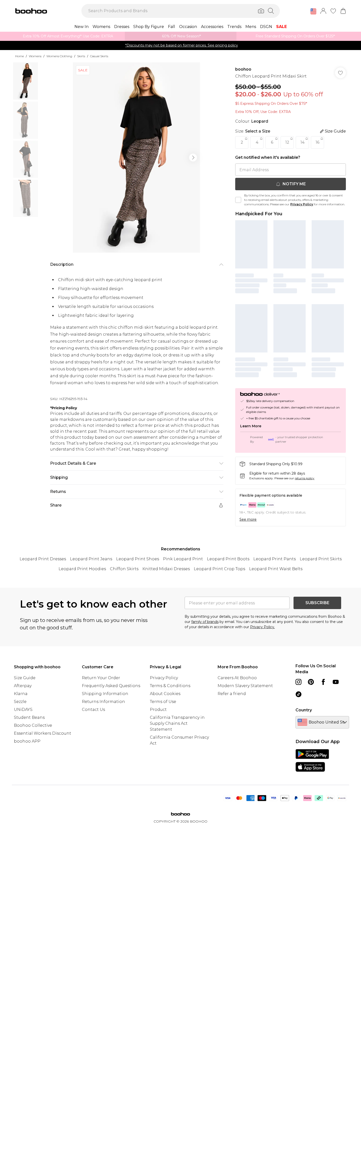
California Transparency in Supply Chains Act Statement (177, 723)
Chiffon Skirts (124, 568)
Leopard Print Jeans (91, 559)
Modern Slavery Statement (245, 685)
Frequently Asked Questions (111, 685)
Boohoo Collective (33, 725)
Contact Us (93, 709)
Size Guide (24, 677)
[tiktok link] (298, 694)
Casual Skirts (99, 56)
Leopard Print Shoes (137, 559)
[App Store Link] (312, 760)
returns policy (304, 478)
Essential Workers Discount (42, 733)
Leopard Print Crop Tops (219, 568)
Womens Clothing (59, 56)
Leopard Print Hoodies (82, 568)
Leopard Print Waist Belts (275, 568)
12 (287, 142)
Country (303, 710)
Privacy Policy (301, 204)
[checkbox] (238, 200)
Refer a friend (232, 693)
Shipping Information (105, 693)
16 (317, 142)
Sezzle (20, 701)
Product (158, 709)
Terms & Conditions (170, 685)
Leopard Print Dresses (43, 559)
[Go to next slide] (193, 157)
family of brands (205, 621)
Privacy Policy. (262, 627)
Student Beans (29, 717)
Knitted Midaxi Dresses (166, 568)
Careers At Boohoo (237, 677)
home (19, 56)
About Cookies (165, 693)
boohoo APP (27, 741)
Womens (35, 56)
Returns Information (103, 701)
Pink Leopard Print (183, 559)
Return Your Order (101, 677)
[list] (136, 157)
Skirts (81, 56)
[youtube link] (336, 682)
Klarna (21, 693)
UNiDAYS (23, 709)
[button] (313, 11)
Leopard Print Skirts (321, 559)
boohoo (243, 69)
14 (302, 142)
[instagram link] (298, 682)
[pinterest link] (311, 682)
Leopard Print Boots (228, 559)
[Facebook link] (323, 682)
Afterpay (23, 685)
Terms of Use (163, 701)
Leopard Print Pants (274, 559)
